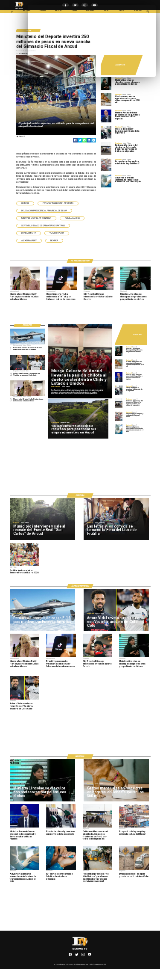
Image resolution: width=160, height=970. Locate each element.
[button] (25, 203)
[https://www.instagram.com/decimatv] (83, 956)
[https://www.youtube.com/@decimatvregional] (89, 956)
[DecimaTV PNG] (19, 9)
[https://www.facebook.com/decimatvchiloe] (70, 956)
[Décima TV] (12, 12)
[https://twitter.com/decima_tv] (77, 956)
